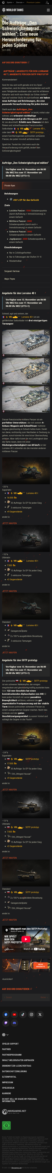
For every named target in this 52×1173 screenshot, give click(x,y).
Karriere (6, 1093)
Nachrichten (17, 19)
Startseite (6, 19)
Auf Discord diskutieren (14, 62)
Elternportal (9, 1077)
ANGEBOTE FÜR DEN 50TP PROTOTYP (29, 74)
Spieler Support (10, 1044)
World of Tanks (12, 10)
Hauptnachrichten (31, 19)
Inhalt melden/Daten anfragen (18, 1060)
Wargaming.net (16, 1168)
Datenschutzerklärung (14, 1071)
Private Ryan (9, 185)
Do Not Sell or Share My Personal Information (19, 1100)
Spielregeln (8, 1088)
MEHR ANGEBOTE (40, 966)
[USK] (6, 1125)
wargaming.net (14, 1112)
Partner (6, 1049)
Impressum (7, 1082)
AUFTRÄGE (9, 71)
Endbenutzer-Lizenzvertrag (16, 1066)
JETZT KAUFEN (9, 523)
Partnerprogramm (11, 1055)
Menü (48, 10)
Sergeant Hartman (12, 271)
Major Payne (9, 279)
